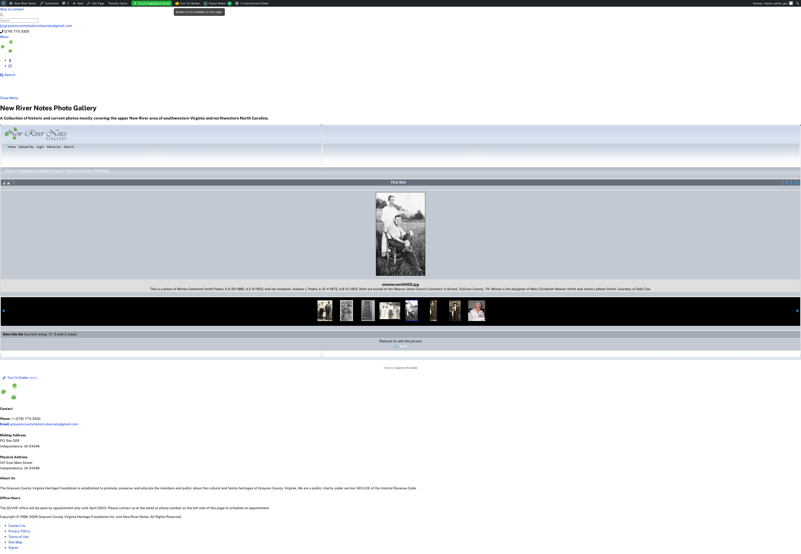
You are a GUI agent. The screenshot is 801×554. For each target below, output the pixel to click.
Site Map (15, 542)
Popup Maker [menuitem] (219, 3)
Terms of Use (18, 537)
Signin (13, 548)
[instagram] (10, 66)
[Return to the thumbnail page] (3, 182)
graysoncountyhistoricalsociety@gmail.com (39, 424)
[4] (403, 346)
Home (9, 171)
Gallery (162, 88)
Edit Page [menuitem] (98, 3)
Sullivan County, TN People (88, 171)
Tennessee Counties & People (40, 171)
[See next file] (794, 182)
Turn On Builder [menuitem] (189, 4)
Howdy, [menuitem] (770, 3)
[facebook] (10, 60)
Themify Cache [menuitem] (117, 3)
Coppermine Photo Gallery (406, 368)
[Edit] (34, 378)
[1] (395, 346)
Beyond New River (92, 88)
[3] (400, 346)
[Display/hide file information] (7, 182)
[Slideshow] (12, 182)
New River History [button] (131, 88)
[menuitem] (3, 3)
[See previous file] (789, 182)
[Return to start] (785, 182)
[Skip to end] (798, 182)
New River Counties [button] (51, 88)
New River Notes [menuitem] (25, 3)
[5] (406, 346)
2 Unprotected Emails (254, 3)
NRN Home (16, 88)
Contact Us (16, 526)
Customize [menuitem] (52, 3)
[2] (398, 346)
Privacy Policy (19, 531)
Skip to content (12, 9)
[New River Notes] (31, 52)
